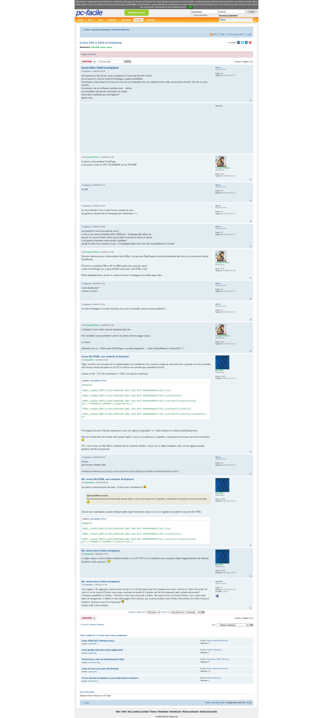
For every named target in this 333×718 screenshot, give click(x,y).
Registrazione (136, 12)
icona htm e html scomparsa (101, 42)
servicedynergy (94, 662)
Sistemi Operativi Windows (217, 640)
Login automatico (201, 15)
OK (190, 7)
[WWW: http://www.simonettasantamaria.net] (217, 596)
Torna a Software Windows (93, 624)
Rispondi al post (86, 61)
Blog (118, 711)
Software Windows (120, 30)
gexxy (88, 71)
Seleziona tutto (98, 381)
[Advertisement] (146, 128)
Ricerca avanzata (190, 711)
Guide (100, 20)
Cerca (230, 34)
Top (250, 100)
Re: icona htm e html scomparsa (101, 550)
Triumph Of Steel (92, 157)
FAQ (222, 34)
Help (124, 711)
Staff (207, 703)
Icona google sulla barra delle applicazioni (102, 650)
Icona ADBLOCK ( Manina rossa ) (98, 641)
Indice (87, 30)
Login (249, 34)
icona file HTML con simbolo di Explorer (105, 356)
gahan (109, 47)
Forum (138, 20)
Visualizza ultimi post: (137, 612)
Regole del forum (89, 54)
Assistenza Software (101, 30)
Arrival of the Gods (208, 711)
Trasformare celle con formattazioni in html (103, 659)
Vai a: (213, 625)
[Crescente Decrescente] (195, 612)
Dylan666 (95, 47)
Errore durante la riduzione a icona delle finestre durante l (110, 678)
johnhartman (93, 681)
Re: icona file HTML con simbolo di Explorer (108, 479)
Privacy (153, 711)
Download (126, 20)
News (90, 20)
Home (80, 20)
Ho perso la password (228, 15)
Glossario (150, 20)
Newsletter (163, 711)
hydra (102, 47)
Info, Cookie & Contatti (138, 711)
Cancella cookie (217, 703)
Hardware (112, 20)
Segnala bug (175, 711)
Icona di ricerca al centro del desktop (100, 669)
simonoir (89, 585)
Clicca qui (159, 7)
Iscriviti (240, 34)
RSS (215, 34)
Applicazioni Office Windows (218, 659)
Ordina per (166, 612)
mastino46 (92, 644)
